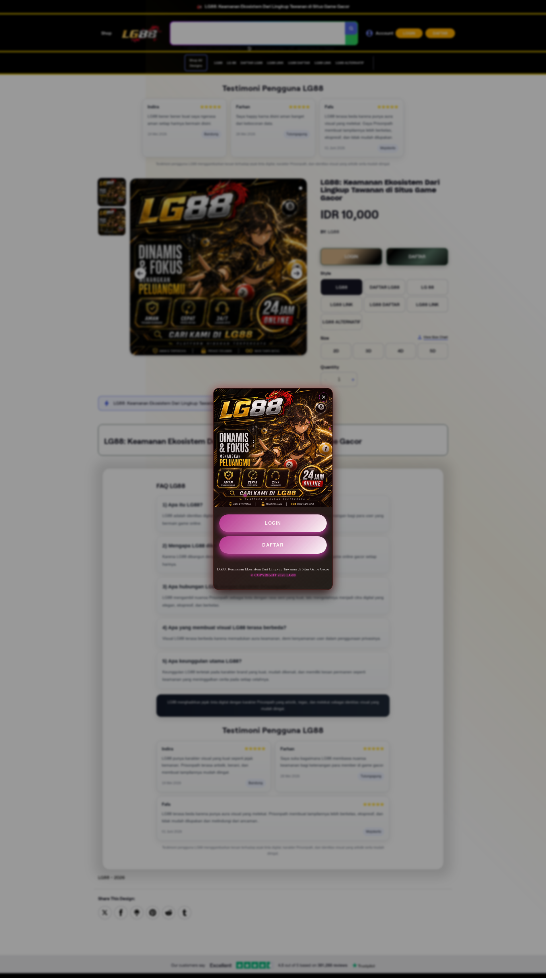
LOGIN (273, 523)
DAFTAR (273, 545)
